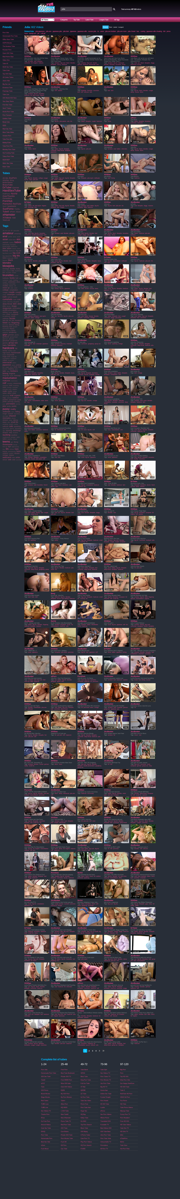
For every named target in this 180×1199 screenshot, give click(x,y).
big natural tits (7, 256)
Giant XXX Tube (8, 53)
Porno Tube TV (66, 1121)
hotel (4, 355)
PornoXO (7, 203)
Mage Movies (45, 1097)
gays (5, 334)
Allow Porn (64, 1104)
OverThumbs (9, 196)
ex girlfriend (6, 316)
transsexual (12, 451)
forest (91, 876)
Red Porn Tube (66, 1124)
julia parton (63, 121)
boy (13, 271)
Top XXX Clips (7, 74)
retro (12, 412)
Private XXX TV (66, 1076)
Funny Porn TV (125, 1114)
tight (9, 446)
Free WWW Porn (66, 1080)
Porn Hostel (104, 1100)
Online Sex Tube (105, 1093)
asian (5, 239)
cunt (14, 299)
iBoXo (122, 1142)
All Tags (116, 20)
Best (110, 27)
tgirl (12, 442)
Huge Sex (84, 1111)
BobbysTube (7, 142)
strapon (5, 432)
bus (138, 31)
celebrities (12, 282)
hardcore (8, 348)
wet (13, 457)
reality (13, 409)
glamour (5, 339)
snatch (11, 424)
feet (13, 320)
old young (6, 395)
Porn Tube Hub (86, 1107)
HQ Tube (123, 1104)
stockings (17, 430)
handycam (32, 33)
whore (5, 460)
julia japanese (40, 31)
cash (10, 280)
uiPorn (133, 118)
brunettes (8, 275)
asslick (11, 242)
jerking (18, 365)
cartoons (5, 280)
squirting (9, 430)
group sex (13, 343)
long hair (6, 375)
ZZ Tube (83, 1093)
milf (4, 383)
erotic (8, 314)
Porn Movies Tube (67, 1138)
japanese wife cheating (154, 31)
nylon (5, 393)
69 (11, 230)
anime (10, 236)
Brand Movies (45, 1093)
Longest (121, 27)
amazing (17, 233)
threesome (7, 444)
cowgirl (18, 292)
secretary (17, 414)
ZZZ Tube (64, 1128)
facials (12, 318)
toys (17, 449)
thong (16, 442)
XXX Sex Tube (46, 1076)
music (136, 735)
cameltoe (136, 878)
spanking (17, 426)
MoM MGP (6, 160)
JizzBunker (55, 56)
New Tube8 (64, 1114)
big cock (16, 253)
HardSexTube (12, 190)
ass (18, 239)
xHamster (9, 214)
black (10, 260)
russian (10, 414)
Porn (121, 1073)
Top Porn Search (86, 1124)
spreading (18, 428)
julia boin (66, 31)
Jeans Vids (6, 80)
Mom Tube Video (8, 132)
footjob (15, 327)
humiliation (6, 358)
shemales (7, 418)
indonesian (62, 822)
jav (38, 33)
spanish (144, 795)
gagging (5, 332)
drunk (10, 312)
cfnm (18, 282)
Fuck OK (64, 1142)
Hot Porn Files (125, 1149)
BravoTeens (7, 182)
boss (4, 271)
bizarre (5, 260)
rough (5, 414)
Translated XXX (105, 1121)
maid (11, 375)
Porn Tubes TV (105, 1076)
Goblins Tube (7, 118)
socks (16, 424)
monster (15, 387)
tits (7, 449)
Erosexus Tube (7, 87)
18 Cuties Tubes (8, 77)
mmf (10, 385)
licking (5, 373)
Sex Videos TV (46, 1111)
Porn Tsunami (7, 115)
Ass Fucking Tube (8, 153)
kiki (164, 31)
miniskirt (9, 383)
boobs (12, 269)
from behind (7, 330)
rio (98, 31)
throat (15, 444)
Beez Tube (84, 1076)
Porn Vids (6, 32)
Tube (42, 1087)
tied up (5, 446)
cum (5, 297)
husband (13, 358)
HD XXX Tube (124, 1087)
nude (5, 391)
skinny (15, 420)
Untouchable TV (105, 1142)
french (12, 328)
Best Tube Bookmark (68, 1073)
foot (10, 327)
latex (16, 369)
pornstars (10, 404)
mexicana (14, 381)
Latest (115, 27)
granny (5, 343)
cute (19, 299)
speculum (6, 428)
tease (15, 439)
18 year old (6, 230)
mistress (5, 385)
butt (17, 278)
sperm (12, 428)
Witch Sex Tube (8, 163)
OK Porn (63, 1145)
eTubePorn (124, 1138)
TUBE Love (45, 1104)
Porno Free (84, 1104)
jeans (13, 365)
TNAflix (17, 209)
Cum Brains (65, 1131)
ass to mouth (94, 931)
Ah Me (5, 178)
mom (4, 387)
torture (11, 449)
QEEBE (83, 1090)
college (6, 290)
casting (15, 280)
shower (5, 420)
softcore (5, 426)
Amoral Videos (46, 1124)
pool (4, 404)
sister (10, 420)
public (14, 406)
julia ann (48, 31)
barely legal (6, 246)
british (14, 272)
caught (5, 282)
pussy (6, 408)
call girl (43, 33)
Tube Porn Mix (7, 139)
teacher (10, 439)
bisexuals (10, 258)
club (11, 288)
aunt (65, 821)
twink (18, 451)
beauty (5, 251)
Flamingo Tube (7, 91)
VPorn (12, 212)
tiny (4, 449)
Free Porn (64, 1069)
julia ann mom (122, 31)
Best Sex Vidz (45, 1142)
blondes (7, 262)
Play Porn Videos (86, 1142)
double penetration (9, 310)
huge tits (14, 356)
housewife (10, 355)
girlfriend (6, 337)
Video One (6, 60)
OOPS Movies (7, 43)
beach (14, 248)
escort (59, 598)
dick (15, 304)
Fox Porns (123, 1100)
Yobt (14, 218)
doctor (9, 306)
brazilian (8, 272)
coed (15, 288)
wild (13, 460)
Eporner (15, 188)
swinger (13, 437)
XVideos (7, 217)
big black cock (7, 253)
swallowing (6, 437)
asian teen (12, 239)
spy (4, 430)
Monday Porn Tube (9, 149)
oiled (14, 393)
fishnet (11, 325)
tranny (5, 451)
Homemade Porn (46, 1138)
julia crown (36, 95)
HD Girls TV (124, 1131)
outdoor (15, 398)
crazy (4, 294)
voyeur (11, 455)
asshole (5, 242)
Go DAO (83, 1121)
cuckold (18, 294)
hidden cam (12, 350)
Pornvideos (104, 1145)
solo (11, 426)
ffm (9, 323)
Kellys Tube (84, 1118)
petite (5, 401)
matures (6, 380)
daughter (16, 302)
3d (82, 429)
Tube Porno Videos (126, 1107)
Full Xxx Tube (85, 1083)
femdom (18, 320)
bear (18, 248)
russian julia (92, 31)
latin (4, 371)
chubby (5, 286)
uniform (5, 453)
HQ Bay (83, 1114)
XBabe (18, 212)
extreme (6, 318)
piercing (10, 401)
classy (59, 64)
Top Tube (76, 20)
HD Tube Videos (125, 1124)
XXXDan (27, 56)
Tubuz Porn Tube (8, 156)
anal (5, 236)
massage (17, 375)
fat (10, 320)
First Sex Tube (7, 105)
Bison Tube (84, 1128)
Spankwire (11, 206)
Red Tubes (44, 1100)
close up (6, 288)
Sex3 (4, 206)
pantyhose (13, 400)
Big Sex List (6, 84)
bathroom (14, 246)
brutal (16, 275)
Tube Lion (6, 94)
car (20, 278)
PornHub (7, 201)
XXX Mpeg (84, 1131)
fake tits (5, 320)
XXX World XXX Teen (10, 98)
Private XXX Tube (66, 1135)
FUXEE (83, 1149)
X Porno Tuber (85, 1135)
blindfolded (94, 624)
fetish (5, 322)
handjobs (12, 345)
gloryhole (6, 340)
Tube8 (6, 211)
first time (5, 325)
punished (80, 878)
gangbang (12, 332)
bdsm (9, 248)
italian (14, 362)
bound (9, 271)
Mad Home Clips (8, 56)
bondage (6, 269)
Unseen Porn (7, 136)
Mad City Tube (7, 129)
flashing (5, 327)
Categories (64, 20)
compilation (13, 290)
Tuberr (63, 1100)
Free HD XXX (124, 1121)
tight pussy (15, 446)
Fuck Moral (44, 1149)
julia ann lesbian (110, 31)
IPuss (43, 1118)
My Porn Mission (66, 1097)
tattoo (5, 439)
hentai (5, 350)
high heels (6, 353)
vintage (5, 455)
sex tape (5, 416)
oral (11, 395)
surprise (125, 680)
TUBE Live (44, 1107)
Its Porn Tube (85, 1097)
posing (18, 404)
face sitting (142, 680)
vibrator (17, 453)
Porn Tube (44, 1135)
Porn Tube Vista (105, 1138)
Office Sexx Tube (8, 39)
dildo (19, 304)
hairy (5, 345)
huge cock (6, 356)
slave (5, 422)
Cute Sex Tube (46, 1128)
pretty (9, 406)
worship (18, 460)
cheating (5, 284)
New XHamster (66, 1118)
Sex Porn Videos (105, 1114)
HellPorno (6, 194)
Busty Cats (6, 122)
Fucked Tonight (105, 1097)
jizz (4, 367)
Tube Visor (123, 1145)
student (15, 432)
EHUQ (43, 1131)
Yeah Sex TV (124, 1128)
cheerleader (37, 707)
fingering (15, 322)
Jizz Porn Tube (105, 1083)
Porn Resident (125, 1118)
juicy (11, 367)
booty (18, 269)
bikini (5, 258)
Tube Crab (6, 70)
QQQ (4, 125)
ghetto (17, 335)
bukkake (6, 278)
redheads (6, 412)
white (18, 457)
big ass (18, 251)
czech (4, 302)
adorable (16, 230)
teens (6, 441)
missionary (17, 383)
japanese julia (57, 31)
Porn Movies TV (105, 1080)
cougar (5, 292)
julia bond (118, 317)
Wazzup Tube (124, 1111)
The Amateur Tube (9, 46)
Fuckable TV (104, 1124)
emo (4, 314)
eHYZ (43, 1083)
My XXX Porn (65, 1093)
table (18, 437)
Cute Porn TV (85, 1138)
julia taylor (90, 178)
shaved (12, 416)
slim (8, 422)
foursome (6, 328)
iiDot (121, 1135)
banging (13, 244)
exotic (13, 316)
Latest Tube (89, 20)
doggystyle (7, 308)
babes (17, 242)
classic (11, 286)
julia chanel (131, 31)
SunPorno (8, 208)
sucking (6, 434)
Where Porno (104, 1118)
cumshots (7, 299)
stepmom (68, 735)
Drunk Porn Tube (8, 111)
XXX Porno (44, 1090)
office (9, 393)
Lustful (102, 1107)
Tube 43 (5, 63)
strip (10, 432)
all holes (30, 61)
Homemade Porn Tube (10, 36)
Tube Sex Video (86, 1100)
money (9, 387)
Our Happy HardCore (127, 1083)
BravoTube (8, 185)
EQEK (63, 1090)
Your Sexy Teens (8, 101)
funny (13, 330)
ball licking (6, 244)
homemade (16, 353)
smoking (5, 424)
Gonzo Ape (104, 1090)
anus (14, 236)
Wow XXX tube (66, 1083)
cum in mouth (12, 297)
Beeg (12, 180)
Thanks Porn (45, 1114)
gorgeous (13, 340)
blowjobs (8, 265)
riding (17, 412)
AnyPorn (13, 178)
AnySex (6, 180)
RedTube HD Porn (126, 1093)
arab (18, 236)
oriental (9, 398)
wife (9, 460)
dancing (9, 302)
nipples (14, 389)
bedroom (12, 251)
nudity (10, 391)
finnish (146, 626)
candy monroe (59, 904)
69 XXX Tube (104, 1104)
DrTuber (7, 187)
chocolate (12, 284)
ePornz (102, 1111)
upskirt (11, 453)
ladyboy (11, 369)
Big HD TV (103, 1087)
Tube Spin (103, 1069)
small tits (14, 422)
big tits (16, 255)
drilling (5, 312)
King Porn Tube (86, 1080)
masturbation (10, 377)
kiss (19, 367)
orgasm (17, 395)
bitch (16, 258)
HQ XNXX (64, 1107)
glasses (11, 339)
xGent (43, 1145)
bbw (4, 248)
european (14, 314)
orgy (4, 398)
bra (4, 272)
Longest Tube (103, 20)
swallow (14, 435)
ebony (15, 312)
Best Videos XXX (105, 1128)
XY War (83, 1087)
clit (15, 286)
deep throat (7, 304)
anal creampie (142, 876)
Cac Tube (64, 1149)
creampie (11, 294)
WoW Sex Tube (8, 67)
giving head (14, 337)
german (11, 335)
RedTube (17, 204)
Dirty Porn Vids (125, 1080)
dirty (4, 306)
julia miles (124, 876)
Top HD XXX (124, 1076)
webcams (7, 457)
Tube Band (84, 1069)
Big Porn (123, 1069)
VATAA (83, 1073)
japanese (7, 365)
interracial (7, 362)
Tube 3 (122, 1090)
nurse (15, 391)
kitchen (5, 369)
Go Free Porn (45, 1121)
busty (12, 278)
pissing (17, 401)
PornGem (81, 676)
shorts (13, 418)
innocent (11, 360)
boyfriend (18, 271)
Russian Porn (7, 50)
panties (5, 400)
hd (16, 348)
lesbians (14, 371)
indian (5, 360)
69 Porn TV (104, 1149)
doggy (14, 306)
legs (8, 371)
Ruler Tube (6, 166)
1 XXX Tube (65, 1111)
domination (16, 308)
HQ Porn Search (86, 1145)
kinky (16, 367)
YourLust (6, 220)
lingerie (12, 373)
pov (4, 406)
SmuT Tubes (7, 108)
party (19, 400)
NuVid (14, 193)
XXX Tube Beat (105, 1131)
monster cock (7, 389)
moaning (16, 385)
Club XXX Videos (66, 1087)
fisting (17, 325)
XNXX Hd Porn (125, 1097)
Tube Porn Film (8, 146)
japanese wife (82, 31)
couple (12, 292)
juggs (7, 367)
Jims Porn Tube (105, 1135)
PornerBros (7, 198)
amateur (8, 233)
